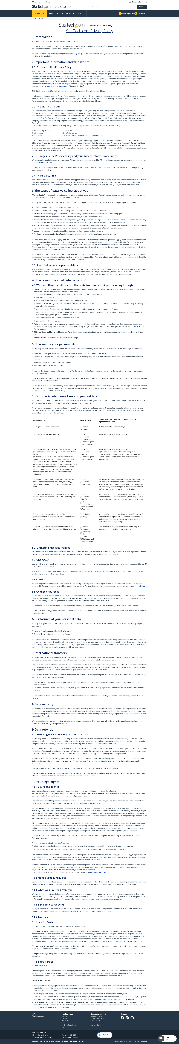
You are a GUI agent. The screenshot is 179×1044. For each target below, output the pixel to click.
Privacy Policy (76, 53)
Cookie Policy (136, 326)
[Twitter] (122, 1017)
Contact (64, 1019)
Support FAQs (95, 1021)
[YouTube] (132, 1017)
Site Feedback (37, 1041)
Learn (80, 13)
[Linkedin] (127, 1017)
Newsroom (65, 1016)
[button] (104, 1035)
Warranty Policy (96, 1025)
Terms (45, 1041)
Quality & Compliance (69, 1025)
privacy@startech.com (43, 162)
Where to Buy (39, 1016)
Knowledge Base (128, 14)
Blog (63, 1027)
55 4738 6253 (71, 1035)
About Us (65, 1021)
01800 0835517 (73, 1037)
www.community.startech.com (56, 86)
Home (34, 18)
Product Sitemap (61, 1041)
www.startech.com (69, 74)
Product (38, 13)
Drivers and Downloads (99, 1019)
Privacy (40, 18)
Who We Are (67, 13)
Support (52, 13)
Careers (64, 1023)
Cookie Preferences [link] (76, 1041)
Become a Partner (40, 1014)
